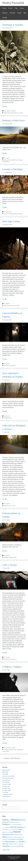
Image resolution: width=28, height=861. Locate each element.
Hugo (17, 858)
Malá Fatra (15, 160)
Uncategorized (8, 212)
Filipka (10, 160)
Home (4, 8)
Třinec (15, 844)
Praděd (22, 837)
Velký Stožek (5, 161)
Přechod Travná (5, 839)
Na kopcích (7, 111)
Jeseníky (13, 827)
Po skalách (13, 111)
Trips (16, 8)
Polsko (12, 837)
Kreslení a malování (7, 776)
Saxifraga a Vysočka (12, 24)
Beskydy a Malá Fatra (13, 120)
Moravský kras (14, 113)
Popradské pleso (17, 837)
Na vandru (4, 788)
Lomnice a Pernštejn (12, 169)
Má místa (12, 13)
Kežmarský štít (12, 749)
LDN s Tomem (9, 565)
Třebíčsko (11, 844)
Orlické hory (16, 834)
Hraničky (4, 827)
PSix (9, 839)
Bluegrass (22, 820)
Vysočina (21, 113)
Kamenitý (11, 557)
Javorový (8, 827)
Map (25, 13)
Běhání (4, 772)
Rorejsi (13, 505)
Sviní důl (17, 841)
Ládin (20, 829)
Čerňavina (12, 822)
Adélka (5, 820)
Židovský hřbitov (18, 214)
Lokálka (11, 832)
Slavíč (3, 841)
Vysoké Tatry (5, 751)
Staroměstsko (12, 365)
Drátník (6, 113)
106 (15, 758)
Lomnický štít (19, 749)
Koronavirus (5, 829)
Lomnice (6, 214)
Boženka (4, 822)
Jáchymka (6, 659)
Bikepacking (5, 770)
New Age (16, 305)
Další (18, 758)
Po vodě (4, 792)
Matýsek (17, 832)
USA (18, 844)
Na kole (4, 782)
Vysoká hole (13, 846)
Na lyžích (4, 786)
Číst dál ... (5, 106)
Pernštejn (11, 214)
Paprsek (6, 365)
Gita (9, 113)
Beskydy (6, 160)
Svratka (22, 841)
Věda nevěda (5, 796)
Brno (8, 822)
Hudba (19, 13)
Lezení (7, 832)
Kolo (24, 827)
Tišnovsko (5, 844)
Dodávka (5, 824)
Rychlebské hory (14, 839)
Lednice (4, 832)
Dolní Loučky (11, 824)
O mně (10, 8)
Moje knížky (5, 780)
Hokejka (6, 749)
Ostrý (10, 418)
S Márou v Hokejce (11, 666)
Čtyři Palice (17, 822)
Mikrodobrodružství (7, 778)
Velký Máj (21, 844)
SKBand (21, 839)
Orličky (20, 834)
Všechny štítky (6, 850)
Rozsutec (20, 160)
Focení (22, 8)
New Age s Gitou (11, 221)
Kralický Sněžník (11, 829)
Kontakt (4, 17)
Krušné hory (16, 829)
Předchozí (6, 758)
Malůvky (4, 13)
